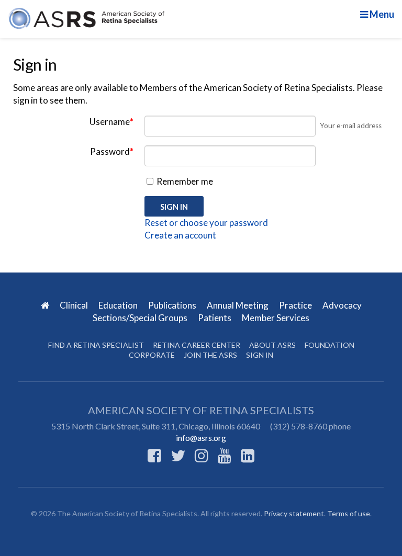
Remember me (184, 181)
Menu (381, 14)
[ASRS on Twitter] (178, 455)
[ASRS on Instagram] (201, 455)
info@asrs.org (201, 437)
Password (111, 151)
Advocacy (342, 305)
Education (118, 305)
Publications (173, 305)
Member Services (275, 317)
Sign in (259, 354)
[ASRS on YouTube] (224, 455)
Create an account (180, 235)
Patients (215, 317)
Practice (296, 305)
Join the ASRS (210, 354)
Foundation (329, 345)
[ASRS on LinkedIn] (247, 455)
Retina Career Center (196, 345)
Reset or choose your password (206, 222)
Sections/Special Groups (141, 317)
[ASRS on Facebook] (154, 455)
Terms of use (348, 513)
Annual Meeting (238, 305)
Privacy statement (294, 513)
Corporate (152, 354)
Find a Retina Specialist (96, 345)
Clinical (75, 305)
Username (111, 121)
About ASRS (272, 345)
